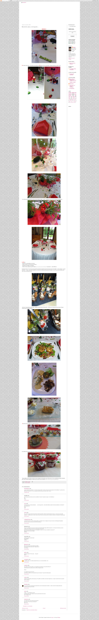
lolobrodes (26, 599)
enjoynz (52, 617)
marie (25, 591)
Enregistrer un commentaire (27, 606)
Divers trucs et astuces (72, 101)
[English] (73, 41)
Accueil (44, 608)
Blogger (59, 617)
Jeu (69, 99)
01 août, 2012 (26, 500)
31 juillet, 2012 (26, 492)
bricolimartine (26, 488)
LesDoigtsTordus (27, 519)
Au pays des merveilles (72, 74)
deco (75, 99)
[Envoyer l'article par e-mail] (32, 481)
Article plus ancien (63, 608)
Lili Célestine (72, 88)
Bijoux (72, 99)
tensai (25, 512)
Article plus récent (25, 608)
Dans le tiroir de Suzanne (72, 63)
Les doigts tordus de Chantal (73, 69)
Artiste (71, 100)
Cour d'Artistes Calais (72, 102)
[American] (70, 41)
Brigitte (74, 47)
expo (74, 100)
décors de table (27, 482)
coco (25, 503)
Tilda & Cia (71, 83)
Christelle (26, 584)
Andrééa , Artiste (72, 82)
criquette (25, 565)
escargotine (26, 559)
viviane (25, 577)
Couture (73, 98)
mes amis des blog (72, 96)
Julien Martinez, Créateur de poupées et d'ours (73, 80)
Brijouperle (26, 544)
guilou (25, 552)
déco (69, 97)
